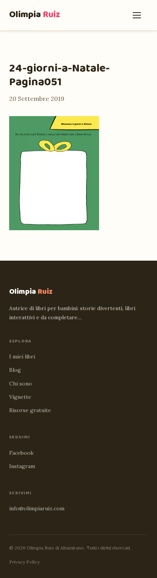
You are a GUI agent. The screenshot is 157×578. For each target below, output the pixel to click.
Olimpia (34, 14)
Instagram (22, 466)
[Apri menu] (139, 15)
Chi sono (20, 383)
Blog (15, 369)
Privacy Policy (24, 562)
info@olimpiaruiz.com (36, 508)
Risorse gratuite (30, 410)
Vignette (20, 396)
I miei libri (22, 356)
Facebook (21, 452)
